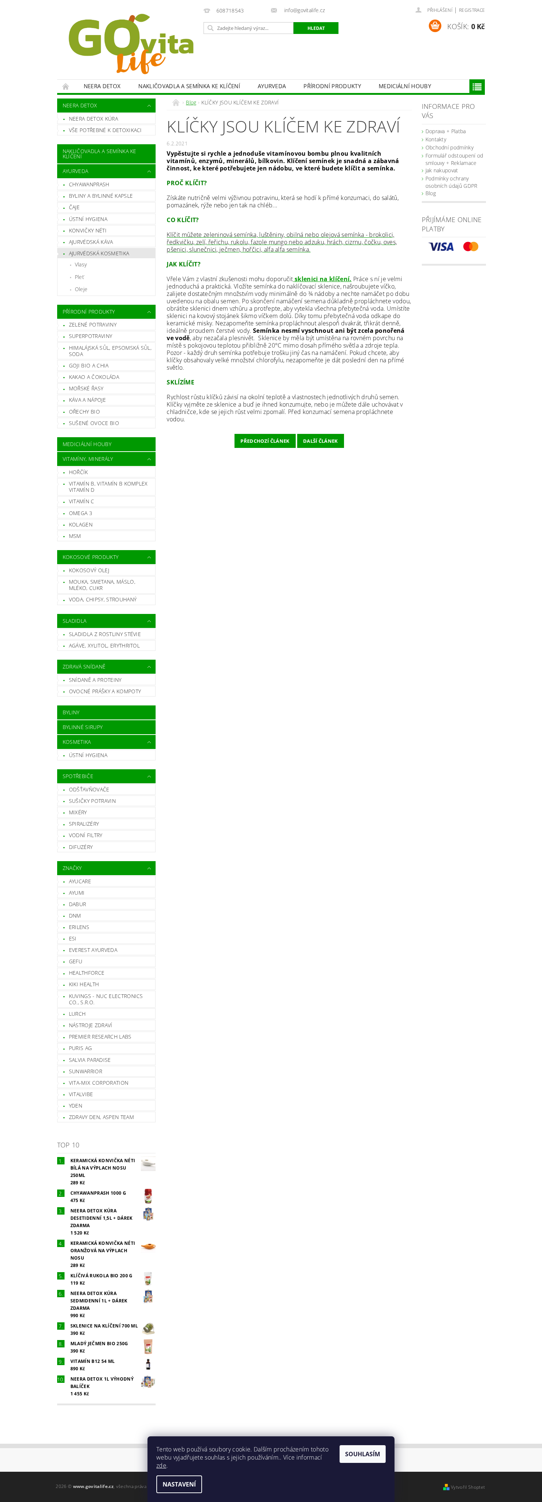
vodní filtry (86, 835)
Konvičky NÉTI (88, 230)
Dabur (77, 904)
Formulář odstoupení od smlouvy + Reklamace (454, 159)
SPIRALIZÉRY (84, 823)
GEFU (75, 961)
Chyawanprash (89, 184)
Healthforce (87, 972)
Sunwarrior (85, 1071)
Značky (72, 867)
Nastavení (179, 1484)
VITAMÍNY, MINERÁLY (88, 458)
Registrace (472, 10)
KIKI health (84, 984)
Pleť (79, 276)
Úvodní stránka (66, 86)
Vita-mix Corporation (98, 1082)
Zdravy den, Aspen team (101, 1117)
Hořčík (78, 472)
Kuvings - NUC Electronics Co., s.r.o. (106, 999)
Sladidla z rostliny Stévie (105, 634)
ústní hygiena (88, 755)
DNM (75, 915)
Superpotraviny (90, 335)
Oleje (81, 289)
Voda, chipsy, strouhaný (102, 599)
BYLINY (71, 712)
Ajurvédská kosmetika (99, 253)
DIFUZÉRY (81, 846)
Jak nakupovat (441, 170)
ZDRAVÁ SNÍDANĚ (84, 666)
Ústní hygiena (88, 218)
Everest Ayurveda (93, 949)
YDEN (75, 1105)
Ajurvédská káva (91, 241)
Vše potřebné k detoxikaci (105, 130)
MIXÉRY (78, 812)
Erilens (79, 926)
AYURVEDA (272, 86)
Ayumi (77, 892)
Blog (430, 193)
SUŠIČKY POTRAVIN (92, 800)
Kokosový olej (89, 570)
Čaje (74, 207)
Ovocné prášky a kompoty (105, 691)
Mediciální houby (405, 86)
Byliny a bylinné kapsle (101, 195)
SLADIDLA (75, 620)
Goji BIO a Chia (89, 365)
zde (161, 1465)
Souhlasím (362, 1454)
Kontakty (436, 139)
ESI (73, 938)
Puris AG (80, 1048)
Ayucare (80, 881)
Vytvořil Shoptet (468, 1487)
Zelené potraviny (93, 324)
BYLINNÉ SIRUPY (83, 727)
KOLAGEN (81, 524)
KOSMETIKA (77, 741)
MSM (75, 535)
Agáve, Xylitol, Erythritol (104, 645)
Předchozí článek (264, 441)
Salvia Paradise (90, 1059)
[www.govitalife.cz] (129, 43)
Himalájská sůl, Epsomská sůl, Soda (110, 351)
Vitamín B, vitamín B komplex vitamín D (108, 487)
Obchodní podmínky (449, 147)
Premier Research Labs (100, 1036)
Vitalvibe (81, 1094)
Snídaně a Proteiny (95, 679)
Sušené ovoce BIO (94, 423)
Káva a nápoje (87, 399)
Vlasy (81, 264)
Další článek (320, 441)
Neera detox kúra (93, 118)
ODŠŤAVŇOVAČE (89, 789)
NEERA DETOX (102, 86)
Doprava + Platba (445, 131)
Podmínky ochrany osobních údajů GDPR (451, 182)
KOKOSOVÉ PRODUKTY (90, 556)
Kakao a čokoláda (94, 376)
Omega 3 (80, 513)
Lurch (77, 1013)
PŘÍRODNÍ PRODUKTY (332, 86)
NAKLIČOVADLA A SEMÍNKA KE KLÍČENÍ (189, 86)
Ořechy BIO (84, 411)
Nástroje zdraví (90, 1025)
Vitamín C (81, 501)
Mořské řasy (86, 388)
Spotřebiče (78, 776)
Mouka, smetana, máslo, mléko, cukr (102, 585)
